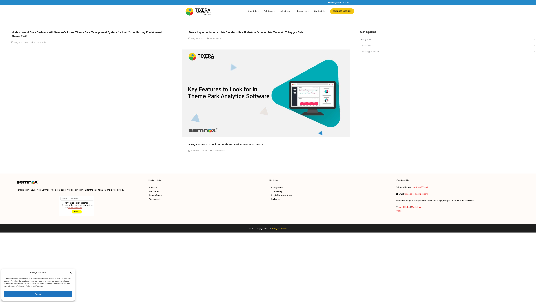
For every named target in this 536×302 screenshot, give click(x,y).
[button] (70, 272)
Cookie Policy (276, 191)
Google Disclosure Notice (281, 195)
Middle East (416, 207)
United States (404, 207)
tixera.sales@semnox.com (416, 194)
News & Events (155, 195)
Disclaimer (275, 199)
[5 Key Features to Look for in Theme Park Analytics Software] (266, 93)
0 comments (219, 151)
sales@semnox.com (339, 2)
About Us (153, 187)
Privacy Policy (277, 187)
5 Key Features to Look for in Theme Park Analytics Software (225, 144)
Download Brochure (342, 11)
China (398, 211)
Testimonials (155, 199)
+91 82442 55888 (420, 187)
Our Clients (154, 191)
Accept (38, 294)
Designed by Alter (279, 228)
